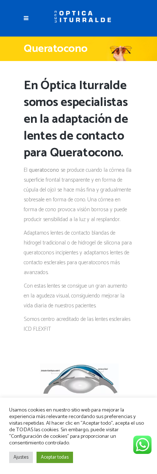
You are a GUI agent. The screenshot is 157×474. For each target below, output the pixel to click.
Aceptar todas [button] (55, 457)
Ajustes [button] (21, 457)
